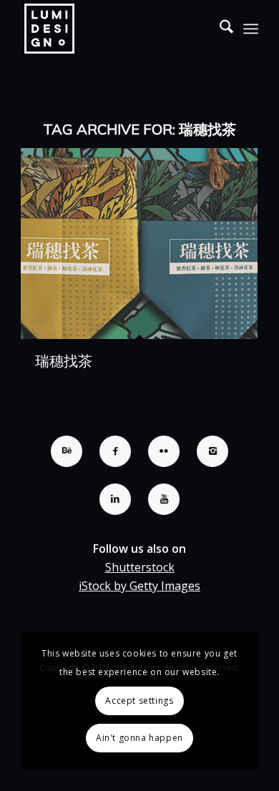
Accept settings (139, 700)
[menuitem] (219, 28)
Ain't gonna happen (139, 738)
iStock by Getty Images (139, 586)
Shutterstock (140, 567)
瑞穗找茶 (63, 361)
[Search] (219, 28)
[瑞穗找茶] (139, 243)
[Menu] (250, 28)
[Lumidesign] (115, 28)
